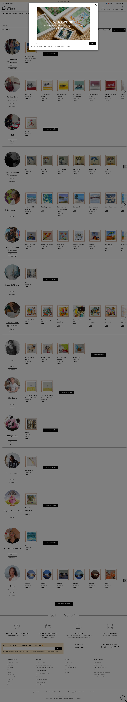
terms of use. (66, 46)
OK (92, 43)
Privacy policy (57, 46)
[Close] (96, 5)
